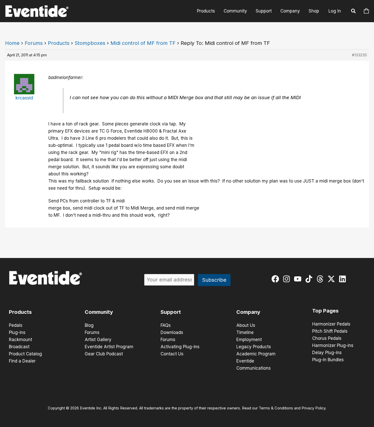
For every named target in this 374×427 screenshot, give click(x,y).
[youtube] (299, 279)
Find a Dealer (22, 361)
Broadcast (19, 346)
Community (235, 11)
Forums (34, 43)
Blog (89, 325)
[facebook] (276, 279)
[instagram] (288, 279)
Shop (314, 11)
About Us (245, 325)
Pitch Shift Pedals (330, 331)
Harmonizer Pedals (331, 324)
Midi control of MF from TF (143, 43)
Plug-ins (17, 332)
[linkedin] (344, 279)
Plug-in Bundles (328, 359)
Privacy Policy (313, 408)
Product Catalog (25, 353)
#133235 (359, 55)
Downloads (172, 332)
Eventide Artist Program (109, 346)
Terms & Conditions (276, 408)
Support (264, 11)
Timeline (245, 332)
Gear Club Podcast (104, 353)
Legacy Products (253, 346)
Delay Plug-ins (327, 352)
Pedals (15, 325)
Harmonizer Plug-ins (332, 345)
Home (12, 43)
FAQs (166, 325)
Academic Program (256, 353)
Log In (334, 11)
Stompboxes (90, 43)
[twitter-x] (332, 279)
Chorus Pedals (326, 338)
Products (206, 11)
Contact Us (172, 353)
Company (290, 11)
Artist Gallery (98, 339)
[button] (353, 12)
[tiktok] (310, 279)
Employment (249, 339)
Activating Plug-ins (180, 346)
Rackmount (20, 339)
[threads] (321, 279)
